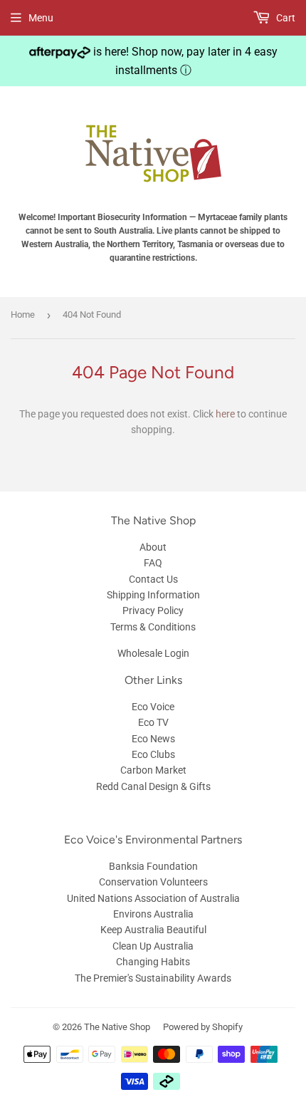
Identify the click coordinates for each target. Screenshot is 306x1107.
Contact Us (153, 579)
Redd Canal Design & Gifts (153, 786)
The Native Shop (117, 1027)
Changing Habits (153, 961)
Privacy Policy (153, 610)
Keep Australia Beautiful (153, 929)
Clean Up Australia (153, 946)
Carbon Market (153, 770)
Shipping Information (153, 595)
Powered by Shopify (203, 1027)
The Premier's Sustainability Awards (153, 978)
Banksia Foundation (153, 866)
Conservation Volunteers (153, 882)
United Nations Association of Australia (153, 898)
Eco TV (153, 722)
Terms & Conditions (153, 627)
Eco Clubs (153, 754)
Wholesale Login (153, 653)
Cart (284, 18)
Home (23, 314)
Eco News (153, 738)
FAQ (153, 562)
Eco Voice (153, 706)
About (153, 547)
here (225, 414)
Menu (40, 18)
